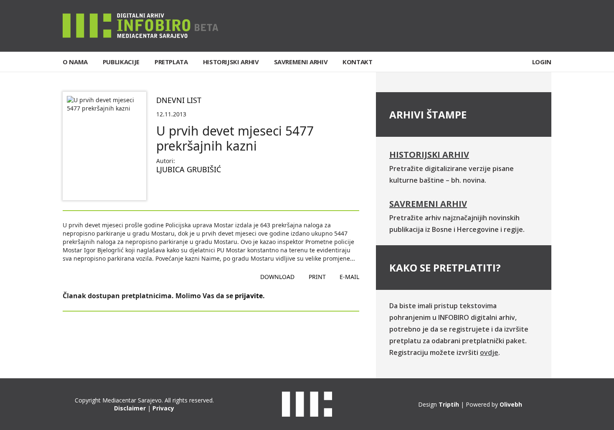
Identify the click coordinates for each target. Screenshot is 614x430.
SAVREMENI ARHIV (301, 62)
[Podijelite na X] (189, 189)
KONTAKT (357, 62)
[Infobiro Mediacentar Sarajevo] (140, 25)
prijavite (249, 295)
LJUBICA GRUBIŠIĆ (188, 169)
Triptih (449, 404)
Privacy (163, 408)
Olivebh (511, 404)
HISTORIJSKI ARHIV (231, 62)
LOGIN (541, 62)
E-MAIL (349, 277)
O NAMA (75, 62)
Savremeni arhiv (428, 203)
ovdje (489, 352)
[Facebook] (493, 26)
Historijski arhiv (429, 154)
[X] (519, 26)
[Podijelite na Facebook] (163, 189)
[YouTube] (544, 26)
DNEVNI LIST (178, 100)
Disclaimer (130, 408)
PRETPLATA (171, 62)
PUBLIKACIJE (121, 62)
